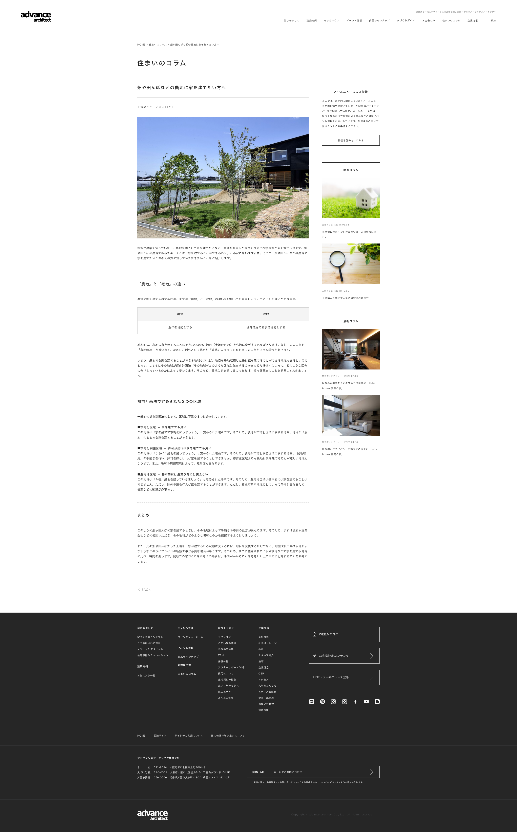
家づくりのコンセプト (150, 637)
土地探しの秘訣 (227, 679)
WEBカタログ (328, 634)
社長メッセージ (267, 643)
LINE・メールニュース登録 (331, 677)
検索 (493, 20)
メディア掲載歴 (267, 691)
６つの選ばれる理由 (149, 643)
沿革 (261, 661)
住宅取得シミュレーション (152, 655)
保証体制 (223, 661)
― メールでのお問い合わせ (277, 772)
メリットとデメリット (150, 649)
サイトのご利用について (189, 735)
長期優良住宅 (226, 649)
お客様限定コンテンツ (334, 655)
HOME (141, 44)
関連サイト (160, 735)
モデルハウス (331, 20)
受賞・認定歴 (266, 698)
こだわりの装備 (227, 643)
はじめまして (145, 628)
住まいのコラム (451, 20)
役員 (261, 649)
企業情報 (473, 20)
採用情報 (263, 710)
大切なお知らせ (267, 685)
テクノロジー (225, 637)
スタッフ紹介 (266, 655)
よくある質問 (226, 698)
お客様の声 (428, 20)
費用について (226, 673)
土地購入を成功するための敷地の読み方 (345, 298)
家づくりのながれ (228, 685)
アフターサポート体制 (231, 667)
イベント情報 (354, 20)
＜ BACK (144, 589)
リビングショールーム (190, 637)
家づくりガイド (406, 20)
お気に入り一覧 (146, 675)
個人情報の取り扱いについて (228, 735)
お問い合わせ (266, 704)
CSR (261, 673)
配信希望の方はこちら (351, 140)
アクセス (263, 679)
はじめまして (291, 20)
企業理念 (263, 667)
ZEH (221, 655)
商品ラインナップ (379, 20)
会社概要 (263, 637)
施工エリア (224, 691)
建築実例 (312, 20)
